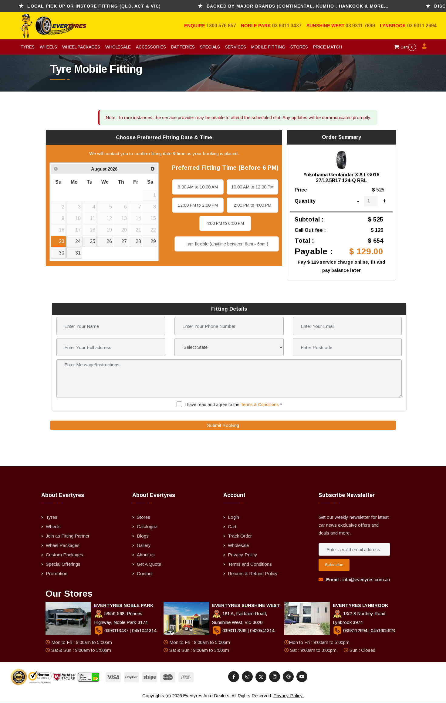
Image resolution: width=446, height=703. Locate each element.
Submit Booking (223, 425)
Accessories (151, 47)
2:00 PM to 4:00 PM (252, 205)
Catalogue (147, 526)
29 (153, 241)
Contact (145, 573)
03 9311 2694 (422, 25)
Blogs (143, 535)
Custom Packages (64, 554)
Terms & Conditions (260, 404)
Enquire (195, 25)
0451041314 (144, 630)
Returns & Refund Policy (253, 573)
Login (233, 517)
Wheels (48, 47)
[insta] (247, 676)
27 (124, 241)
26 (109, 241)
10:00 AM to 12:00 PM (252, 187)
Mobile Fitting (268, 47)
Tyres (27, 47)
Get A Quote (149, 564)
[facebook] (233, 676)
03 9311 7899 (360, 25)
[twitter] (260, 676)
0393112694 (355, 630)
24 (78, 241)
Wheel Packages (81, 47)
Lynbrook (393, 25)
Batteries (183, 47)
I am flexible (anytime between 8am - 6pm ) (226, 244)
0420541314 (262, 630)
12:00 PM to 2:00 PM (198, 205)
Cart (406, 47)
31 (78, 252)
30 (61, 252)
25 (92, 241)
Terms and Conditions (250, 564)
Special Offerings (63, 564)
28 (138, 241)
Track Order (240, 535)
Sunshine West (326, 25)
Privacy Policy (242, 554)
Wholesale (118, 47)
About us (146, 554)
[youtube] (301, 676)
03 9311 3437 (287, 25)
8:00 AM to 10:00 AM (198, 187)
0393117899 (234, 630)
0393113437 (116, 630)
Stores (299, 47)
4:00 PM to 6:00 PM (225, 223)
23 (61, 241)
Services (235, 47)
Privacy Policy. (288, 695)
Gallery (144, 545)
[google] (288, 676)
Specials (210, 47)
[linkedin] (274, 676)
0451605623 (383, 630)
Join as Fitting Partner (68, 535)
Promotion (56, 573)
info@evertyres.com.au (366, 579)
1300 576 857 (221, 25)
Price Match (327, 47)
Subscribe (334, 564)
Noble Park (256, 25)
